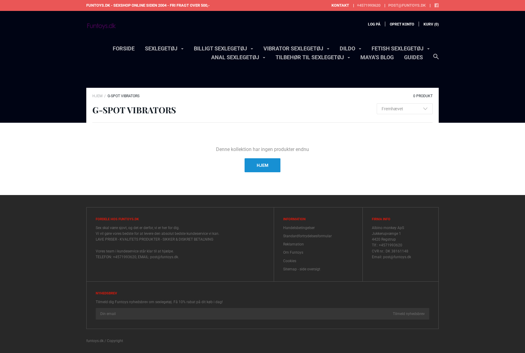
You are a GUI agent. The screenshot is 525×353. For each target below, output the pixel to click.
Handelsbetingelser (299, 228)
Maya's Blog (377, 57)
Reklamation (293, 244)
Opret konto (402, 24)
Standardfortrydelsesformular (307, 236)
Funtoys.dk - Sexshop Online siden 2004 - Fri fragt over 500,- (148, 5)
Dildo (348, 48)
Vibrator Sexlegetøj (293, 48)
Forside (124, 48)
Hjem (97, 96)
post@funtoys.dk (407, 5)
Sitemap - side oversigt (301, 269)
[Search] (436, 59)
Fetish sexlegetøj (398, 48)
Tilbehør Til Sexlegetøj (310, 57)
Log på (374, 24)
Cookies (289, 261)
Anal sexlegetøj (235, 57)
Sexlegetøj (162, 48)
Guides (413, 57)
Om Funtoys (293, 252)
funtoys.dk (95, 341)
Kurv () (431, 24)
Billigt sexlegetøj (221, 48)
